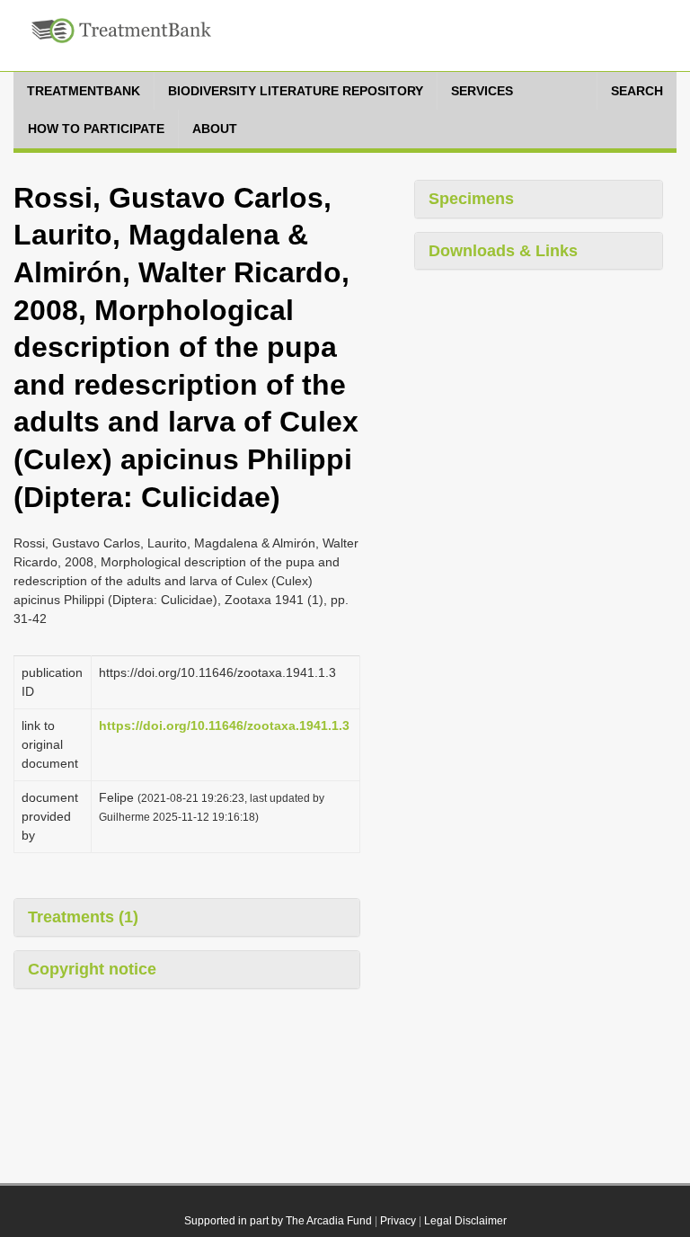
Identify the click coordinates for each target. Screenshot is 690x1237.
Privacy (398, 1221)
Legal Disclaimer (465, 1221)
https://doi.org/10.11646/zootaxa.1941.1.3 (224, 725)
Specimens (471, 199)
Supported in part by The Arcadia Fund (278, 1221)
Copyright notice (92, 969)
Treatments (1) (83, 917)
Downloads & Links (503, 251)
